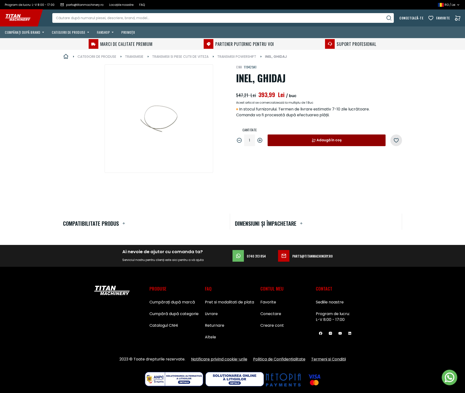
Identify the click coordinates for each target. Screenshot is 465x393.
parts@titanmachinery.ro (312, 256)
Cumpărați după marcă (172, 302)
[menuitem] (25, 32)
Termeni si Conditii (328, 359)
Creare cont (272, 325)
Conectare (270, 314)
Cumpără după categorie (174, 314)
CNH (239, 66)
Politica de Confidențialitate (279, 359)
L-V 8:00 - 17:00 (330, 319)
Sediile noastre (330, 302)
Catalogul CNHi (163, 325)
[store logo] (21, 17)
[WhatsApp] (449, 377)
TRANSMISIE (134, 56)
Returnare (214, 325)
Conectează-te (411, 17)
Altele (210, 337)
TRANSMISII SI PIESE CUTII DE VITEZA (180, 56)
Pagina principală (66, 56)
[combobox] (223, 18)
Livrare (211, 314)
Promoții (128, 32)
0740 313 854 (256, 256)
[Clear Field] (389, 18)
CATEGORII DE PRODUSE (97, 56)
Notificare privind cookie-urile (219, 359)
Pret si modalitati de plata (229, 302)
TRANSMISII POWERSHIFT (236, 56)
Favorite (443, 17)
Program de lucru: (333, 314)
